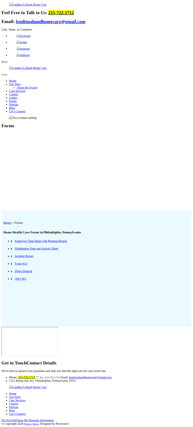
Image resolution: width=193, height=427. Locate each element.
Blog (12, 108)
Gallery (13, 97)
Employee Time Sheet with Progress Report (41, 241)
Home (12, 80)
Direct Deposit (23, 271)
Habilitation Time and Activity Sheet (36, 248)
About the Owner (27, 87)
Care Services (17, 91)
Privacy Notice (31, 423)
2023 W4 (20, 278)
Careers (13, 94)
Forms (13, 101)
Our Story (15, 84)
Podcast (13, 104)
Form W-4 (21, 263)
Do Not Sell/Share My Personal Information (28, 420)
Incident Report (24, 256)
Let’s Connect (17, 111)
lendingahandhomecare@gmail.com (50, 21)
